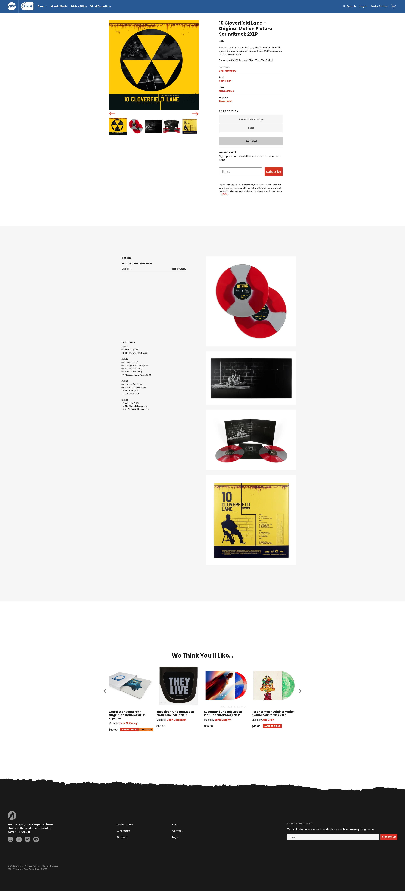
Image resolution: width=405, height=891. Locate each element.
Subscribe (273, 171)
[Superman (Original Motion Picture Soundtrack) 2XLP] (226, 685)
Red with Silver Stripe (251, 119)
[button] (104, 691)
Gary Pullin (225, 80)
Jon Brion (268, 720)
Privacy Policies (33, 865)
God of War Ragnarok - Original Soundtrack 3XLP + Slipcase (128, 715)
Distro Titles (79, 6)
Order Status (379, 6)
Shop (41, 6)
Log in (363, 6)
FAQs (225, 194)
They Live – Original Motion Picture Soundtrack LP (175, 713)
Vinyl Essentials (100, 6)
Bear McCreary (227, 70)
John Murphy (223, 720)
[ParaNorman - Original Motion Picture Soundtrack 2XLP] (274, 685)
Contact (177, 831)
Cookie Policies (50, 865)
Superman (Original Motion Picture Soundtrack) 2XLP (223, 713)
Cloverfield (225, 101)
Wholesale (123, 831)
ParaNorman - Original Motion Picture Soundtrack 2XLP (273, 713)
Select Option (228, 111)
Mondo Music (59, 6)
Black (251, 128)
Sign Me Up (389, 836)
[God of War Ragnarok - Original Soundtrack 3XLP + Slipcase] (131, 685)
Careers (122, 837)
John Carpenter (176, 720)
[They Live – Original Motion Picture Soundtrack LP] (178, 685)
